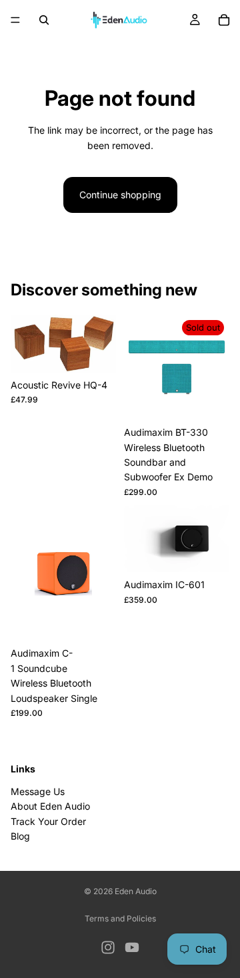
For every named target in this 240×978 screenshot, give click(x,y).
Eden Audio (136, 891)
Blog (20, 836)
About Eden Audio (50, 806)
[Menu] (15, 20)
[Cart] (224, 20)
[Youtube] (132, 947)
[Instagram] (108, 947)
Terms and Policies (120, 918)
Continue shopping (120, 194)
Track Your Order (48, 820)
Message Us (38, 791)
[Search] (44, 20)
